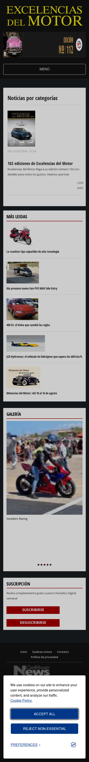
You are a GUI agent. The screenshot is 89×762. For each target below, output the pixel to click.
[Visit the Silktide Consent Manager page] (73, 744)
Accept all (44, 713)
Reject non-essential (44, 728)
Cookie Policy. (21, 700)
